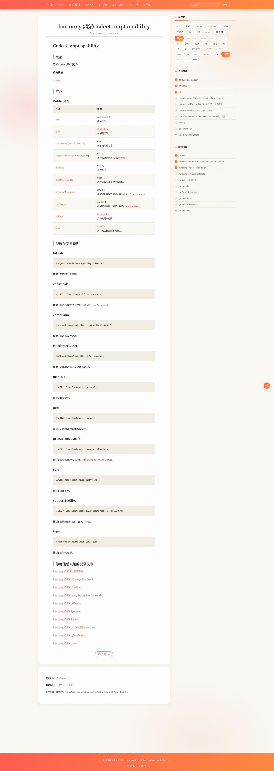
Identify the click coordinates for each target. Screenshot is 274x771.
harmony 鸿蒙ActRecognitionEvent (73, 579)
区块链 (135, 4)
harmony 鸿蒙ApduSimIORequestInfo (74, 627)
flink (187, 54)
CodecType (103, 129)
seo (178, 60)
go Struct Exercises (188, 192)
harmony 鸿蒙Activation (66, 587)
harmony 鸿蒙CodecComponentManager (66, 722)
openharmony (185, 128)
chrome (221, 49)
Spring (199, 26)
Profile (121, 157)
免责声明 (143, 765)
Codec (57, 80)
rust (186, 60)
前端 (190, 32)
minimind (183, 155)
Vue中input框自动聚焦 (189, 135)
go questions (185, 186)
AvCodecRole (104, 117)
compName (61, 143)
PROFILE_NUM (80, 155)
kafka (196, 54)
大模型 (195, 60)
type (58, 131)
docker (225, 26)
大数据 (104, 4)
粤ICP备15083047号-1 (113, 760)
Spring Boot (211, 26)
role (58, 119)
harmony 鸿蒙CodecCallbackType (146, 722)
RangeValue (103, 214)
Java (188, 26)
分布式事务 (209, 49)
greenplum (196, 49)
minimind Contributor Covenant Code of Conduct (201, 161)
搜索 (225, 4)
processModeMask (65, 192)
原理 (216, 54)
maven (207, 32)
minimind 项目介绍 (187, 180)
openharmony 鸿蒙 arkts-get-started (196, 110)
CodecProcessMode (133, 194)
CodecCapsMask (132, 206)
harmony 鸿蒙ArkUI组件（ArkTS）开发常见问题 (200, 104)
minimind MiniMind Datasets (192, 174)
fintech (203, 39)
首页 (52, 4)
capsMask (61, 204)
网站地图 (131, 765)
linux (90, 4)
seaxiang (148, 760)
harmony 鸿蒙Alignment (67, 611)
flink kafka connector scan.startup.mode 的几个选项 (203, 116)
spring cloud (191, 39)
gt (180, 92)
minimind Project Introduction (192, 167)
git (186, 49)
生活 (198, 32)
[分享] (267, 385)
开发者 (215, 44)
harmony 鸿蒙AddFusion (67, 603)
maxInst (60, 167)
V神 (206, 44)
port (58, 228)
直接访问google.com (188, 80)
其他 (148, 4)
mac (212, 39)
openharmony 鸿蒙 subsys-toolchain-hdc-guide (201, 98)
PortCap (101, 226)
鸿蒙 (70, 685)
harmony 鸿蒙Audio (64, 643)
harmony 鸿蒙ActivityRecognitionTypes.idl (77, 595)
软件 (61, 685)
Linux (178, 26)
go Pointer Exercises (188, 204)
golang (219, 31)
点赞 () (105, 654)
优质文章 (183, 86)
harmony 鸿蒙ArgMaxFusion (69, 635)
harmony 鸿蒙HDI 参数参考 (68, 571)
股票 (178, 49)
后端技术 (76, 4)
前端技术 (119, 4)
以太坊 (197, 44)
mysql (179, 54)
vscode (222, 39)
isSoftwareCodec (64, 179)
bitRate (59, 216)
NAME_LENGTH (76, 143)
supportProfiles (64, 155)
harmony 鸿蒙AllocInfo (66, 619)
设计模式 (206, 54)
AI (63, 4)
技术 (223, 44)
